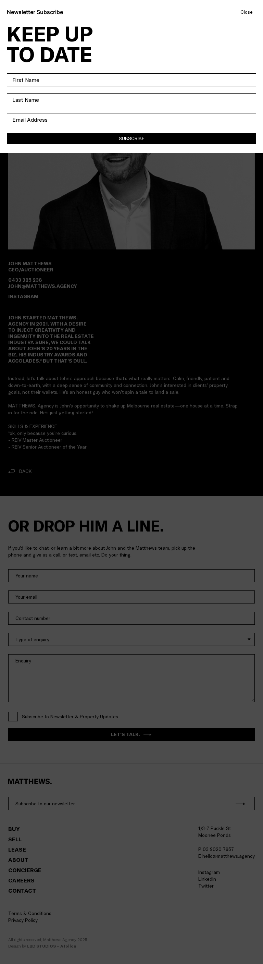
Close (246, 12)
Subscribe (132, 138)
